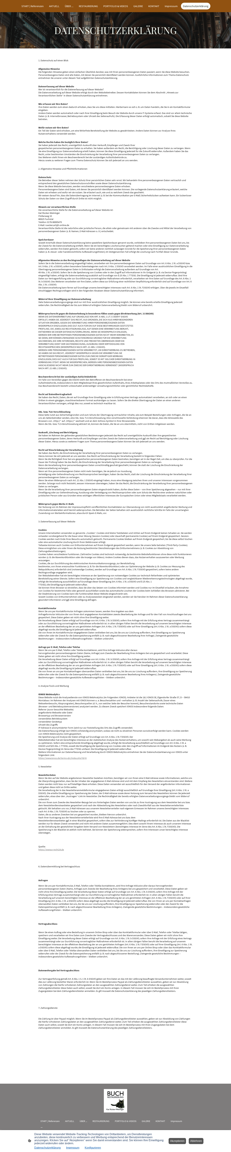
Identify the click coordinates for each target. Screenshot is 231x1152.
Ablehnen (196, 1141)
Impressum (72, 1147)
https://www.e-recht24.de (51, 849)
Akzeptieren (177, 1141)
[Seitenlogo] (115, 1101)
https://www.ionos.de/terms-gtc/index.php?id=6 (62, 758)
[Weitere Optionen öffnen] (41, 1127)
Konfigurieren (93, 1147)
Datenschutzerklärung (47, 1147)
